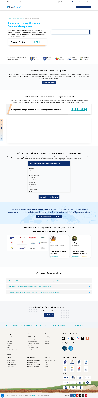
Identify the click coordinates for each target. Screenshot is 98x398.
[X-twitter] (80, 395)
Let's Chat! (49, 315)
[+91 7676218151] (28, 326)
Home (9, 18)
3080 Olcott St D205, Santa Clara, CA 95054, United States (70, 325)
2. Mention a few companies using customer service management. (30, 286)
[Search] (73, 2)
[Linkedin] (74, 395)
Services (47, 357)
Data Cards (47, 7)
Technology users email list (18, 18)
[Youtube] (77, 395)
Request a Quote (49, 82)
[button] (49, 281)
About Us (86, 1)
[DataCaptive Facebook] (1, 121)
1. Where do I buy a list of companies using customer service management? (33, 281)
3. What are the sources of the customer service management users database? (33, 292)
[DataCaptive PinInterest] (1, 136)
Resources (67, 7)
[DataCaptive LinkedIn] (1, 128)
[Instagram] (83, 395)
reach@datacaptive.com (43, 325)
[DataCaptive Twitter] (1, 125)
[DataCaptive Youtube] (1, 139)
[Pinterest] (86, 395)
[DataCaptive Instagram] (1, 132)
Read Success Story (54, 256)
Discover (30, 7)
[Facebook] (71, 395)
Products (47, 334)
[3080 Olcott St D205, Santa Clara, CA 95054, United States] (53, 325)
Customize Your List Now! (49, 197)
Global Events (57, 7)
